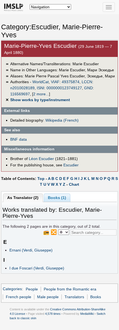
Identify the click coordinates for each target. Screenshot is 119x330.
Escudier (71, 165)
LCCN (87, 82)
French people (18, 297)
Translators (74, 297)
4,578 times (53, 313)
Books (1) (57, 197)
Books (95, 297)
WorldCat (40, 82)
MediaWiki (87, 313)
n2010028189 (22, 88)
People (32, 289)
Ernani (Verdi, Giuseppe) (31, 250)
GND (88, 88)
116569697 (20, 94)
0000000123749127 (64, 88)
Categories (12, 289)
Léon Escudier (41, 158)
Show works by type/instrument (40, 100)
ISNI (40, 88)
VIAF (55, 82)
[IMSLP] (15, 7)
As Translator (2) (22, 197)
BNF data (18, 139)
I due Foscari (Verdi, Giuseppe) (36, 268)
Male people (48, 297)
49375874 (70, 82)
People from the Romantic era (70, 289)
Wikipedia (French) (62, 120)
